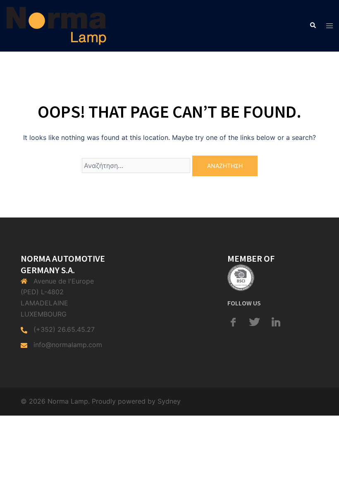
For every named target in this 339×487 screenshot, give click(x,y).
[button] (312, 25)
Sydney (169, 401)
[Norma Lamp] (56, 25)
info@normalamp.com (67, 344)
